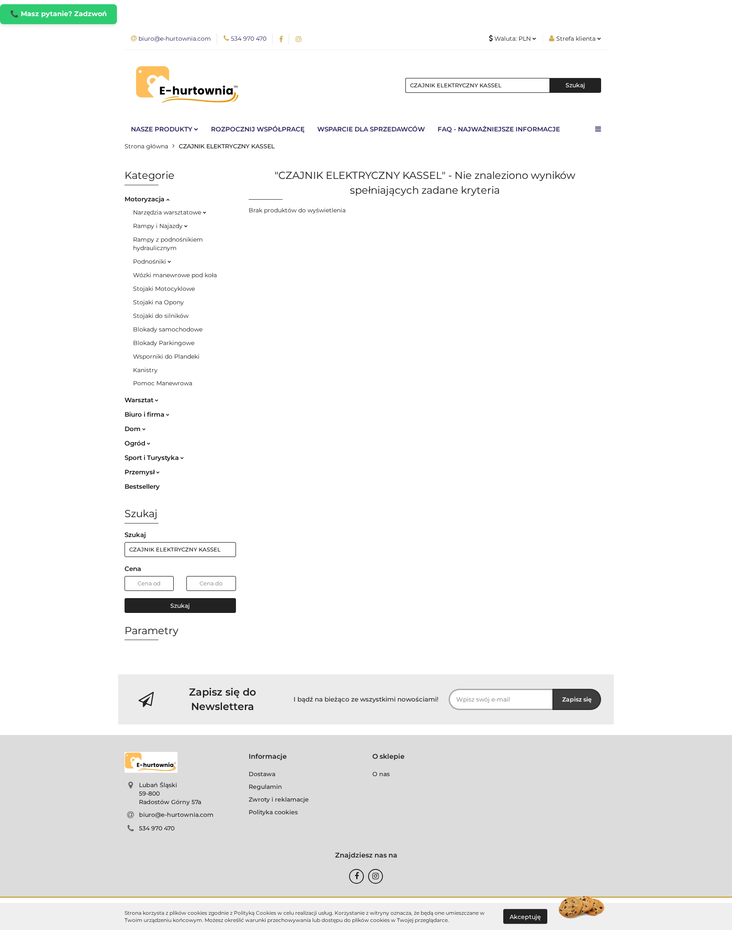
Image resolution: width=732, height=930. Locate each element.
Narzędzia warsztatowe (168, 212)
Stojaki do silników (161, 316)
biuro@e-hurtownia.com (176, 815)
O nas (381, 774)
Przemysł (140, 472)
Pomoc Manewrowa (162, 383)
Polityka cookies (273, 812)
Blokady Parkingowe (163, 343)
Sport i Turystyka (152, 458)
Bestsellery (142, 486)
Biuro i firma (145, 414)
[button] (268, 757)
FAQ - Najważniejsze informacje (499, 129)
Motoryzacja (145, 199)
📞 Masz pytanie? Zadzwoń (58, 14)
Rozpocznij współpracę (258, 129)
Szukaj (180, 606)
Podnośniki (150, 261)
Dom (133, 429)
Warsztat (140, 400)
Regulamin (265, 787)
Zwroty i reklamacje (279, 799)
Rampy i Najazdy (158, 226)
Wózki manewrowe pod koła (175, 275)
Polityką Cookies (255, 913)
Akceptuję (525, 916)
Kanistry (145, 370)
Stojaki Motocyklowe (164, 288)
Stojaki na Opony (158, 302)
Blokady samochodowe (167, 329)
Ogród (136, 443)
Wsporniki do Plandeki (166, 356)
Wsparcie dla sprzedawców (371, 129)
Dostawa (262, 774)
